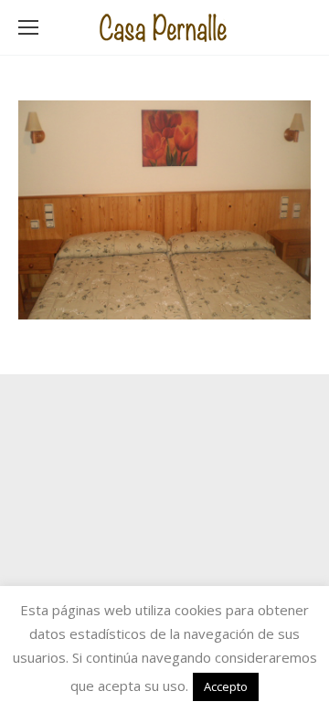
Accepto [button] (226, 686)
